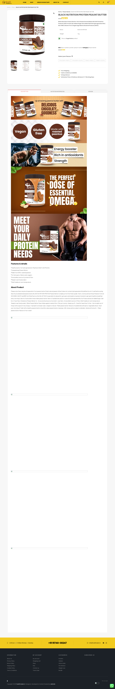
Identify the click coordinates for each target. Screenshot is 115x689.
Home (8, 7)
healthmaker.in (21, 684)
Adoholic (53, 684)
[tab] (24, 91)
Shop (13, 7)
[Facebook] (103, 643)
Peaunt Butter (66, 12)
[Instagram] (106, 643)
